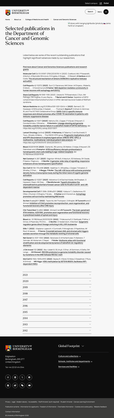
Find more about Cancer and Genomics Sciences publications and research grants (55, 68)
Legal (13, 402)
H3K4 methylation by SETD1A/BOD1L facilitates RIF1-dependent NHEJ (55, 262)
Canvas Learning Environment (84, 402)
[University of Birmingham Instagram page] (8, 377)
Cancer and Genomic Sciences (64, 19)
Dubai (106, 3)
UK (101, 3)
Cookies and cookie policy (84, 407)
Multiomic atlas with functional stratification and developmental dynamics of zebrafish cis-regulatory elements (54, 243)
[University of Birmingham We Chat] (22, 385)
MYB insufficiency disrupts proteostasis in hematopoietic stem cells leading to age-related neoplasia (52, 150)
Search (90, 11)
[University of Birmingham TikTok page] (8, 385)
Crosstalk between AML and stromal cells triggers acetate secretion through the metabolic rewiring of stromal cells (55, 232)
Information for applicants (29, 407)
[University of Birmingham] (17, 12)
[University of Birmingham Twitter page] (22, 377)
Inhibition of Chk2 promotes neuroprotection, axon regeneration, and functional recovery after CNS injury (56, 204)
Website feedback (100, 407)
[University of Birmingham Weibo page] (15, 385)
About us (17, 19)
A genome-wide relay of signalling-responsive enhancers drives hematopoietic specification (56, 162)
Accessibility (32, 402)
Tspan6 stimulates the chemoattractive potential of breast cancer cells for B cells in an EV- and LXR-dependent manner (55, 184)
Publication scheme (12, 407)
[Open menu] (106, 12)
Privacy (7, 402)
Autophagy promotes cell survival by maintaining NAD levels (54, 195)
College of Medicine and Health (37, 19)
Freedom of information (48, 407)
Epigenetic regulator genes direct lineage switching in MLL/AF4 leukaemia (55, 223)
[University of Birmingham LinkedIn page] (15, 377)
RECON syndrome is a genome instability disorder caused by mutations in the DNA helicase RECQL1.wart (57, 253)
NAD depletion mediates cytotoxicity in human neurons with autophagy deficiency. (55, 89)
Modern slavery (21, 402)
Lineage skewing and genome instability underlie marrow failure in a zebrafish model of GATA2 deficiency (55, 124)
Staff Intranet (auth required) (48, 402)
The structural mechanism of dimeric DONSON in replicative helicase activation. (55, 79)
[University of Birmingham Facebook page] (29, 377)
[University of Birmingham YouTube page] (29, 385)
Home (7, 19)
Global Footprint (69, 346)
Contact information (12, 412)
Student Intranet (66, 402)
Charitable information (66, 407)
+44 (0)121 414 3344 (16, 367)
